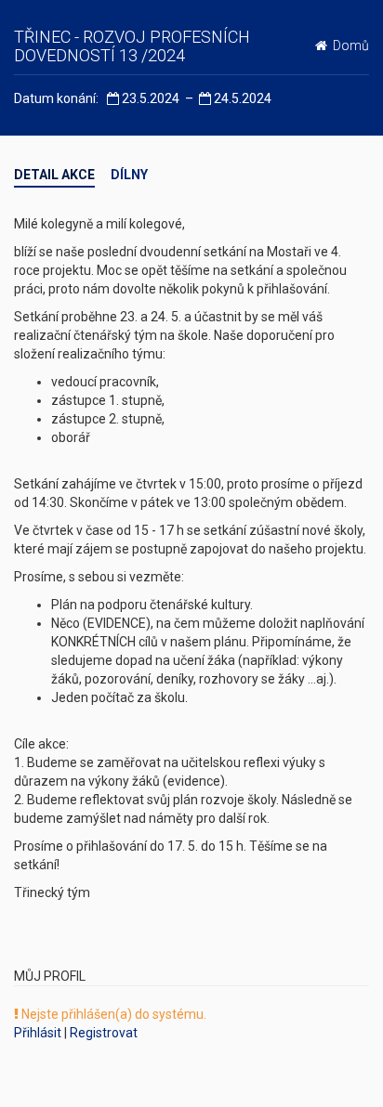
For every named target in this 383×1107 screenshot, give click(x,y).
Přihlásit (37, 1032)
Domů (348, 46)
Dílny (129, 174)
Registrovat (104, 1032)
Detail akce (54, 174)
